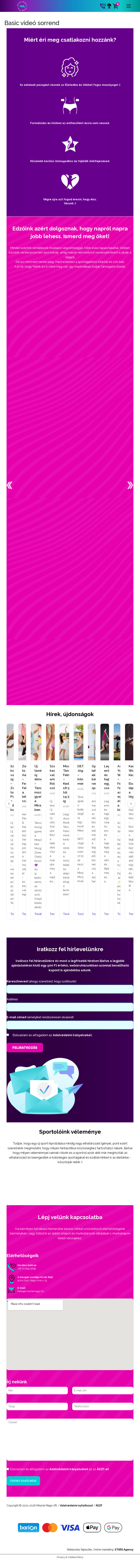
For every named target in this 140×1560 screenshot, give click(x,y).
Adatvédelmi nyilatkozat (76, 1505)
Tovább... (22, 914)
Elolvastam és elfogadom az (52, 1035)
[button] (10, 485)
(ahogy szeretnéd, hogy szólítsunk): (42, 981)
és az (59, 1469)
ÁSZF (99, 1505)
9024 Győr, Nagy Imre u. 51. (33, 1280)
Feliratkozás (24, 1048)
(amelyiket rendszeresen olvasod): (40, 1017)
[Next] (131, 804)
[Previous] (9, 804)
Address (12, 999)
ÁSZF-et (103, 1469)
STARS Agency (124, 1549)
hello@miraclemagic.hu (31, 1291)
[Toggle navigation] (129, 6)
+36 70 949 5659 (27, 1268)
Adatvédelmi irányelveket (68, 1469)
